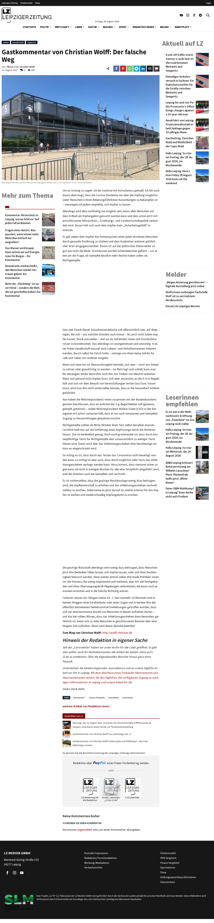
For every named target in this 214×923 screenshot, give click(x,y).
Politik (44, 27)
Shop (37, 3)
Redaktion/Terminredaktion (100, 858)
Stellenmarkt (26, 3)
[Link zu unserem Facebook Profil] (194, 15)
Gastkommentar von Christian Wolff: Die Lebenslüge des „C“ (102, 734)
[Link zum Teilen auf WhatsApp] (130, 69)
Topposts (31, 42)
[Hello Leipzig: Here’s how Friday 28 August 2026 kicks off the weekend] (202, 177)
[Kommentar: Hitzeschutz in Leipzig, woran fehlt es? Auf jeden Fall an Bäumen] (48, 219)
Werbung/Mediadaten (96, 862)
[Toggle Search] (208, 15)
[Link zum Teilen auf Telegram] (136, 69)
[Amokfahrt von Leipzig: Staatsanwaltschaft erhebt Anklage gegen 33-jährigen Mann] (202, 126)
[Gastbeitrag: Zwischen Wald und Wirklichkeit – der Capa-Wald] (202, 142)
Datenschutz (167, 882)
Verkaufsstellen (93, 867)
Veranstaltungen (143, 27)
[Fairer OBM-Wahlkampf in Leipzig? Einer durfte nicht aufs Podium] (202, 493)
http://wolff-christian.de (117, 633)
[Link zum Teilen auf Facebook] (116, 69)
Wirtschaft (62, 27)
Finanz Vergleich (169, 862)
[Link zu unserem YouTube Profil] (181, 15)
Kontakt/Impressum (96, 853)
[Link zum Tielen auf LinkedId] (143, 69)
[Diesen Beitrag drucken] (156, 69)
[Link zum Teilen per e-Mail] (150, 69)
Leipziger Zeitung (10, 3)
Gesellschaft (18, 42)
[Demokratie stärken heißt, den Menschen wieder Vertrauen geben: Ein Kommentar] (48, 272)
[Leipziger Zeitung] (26, 15)
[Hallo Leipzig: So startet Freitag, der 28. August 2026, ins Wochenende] (202, 159)
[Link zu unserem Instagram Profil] (188, 15)
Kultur (92, 27)
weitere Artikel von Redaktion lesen (86, 706)
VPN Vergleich (168, 858)
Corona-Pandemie (96, 697)
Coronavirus (127, 697)
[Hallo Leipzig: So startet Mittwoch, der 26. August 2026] (202, 452)
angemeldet (84, 830)
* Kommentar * (79, 697)
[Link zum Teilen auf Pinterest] (123, 69)
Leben (78, 27)
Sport (122, 27)
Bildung (108, 27)
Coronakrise (113, 697)
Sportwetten (167, 867)
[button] (50, 27)
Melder (164, 27)
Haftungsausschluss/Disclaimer (178, 877)
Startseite (29, 27)
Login (208, 3)
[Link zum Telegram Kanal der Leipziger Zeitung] (200, 15)
